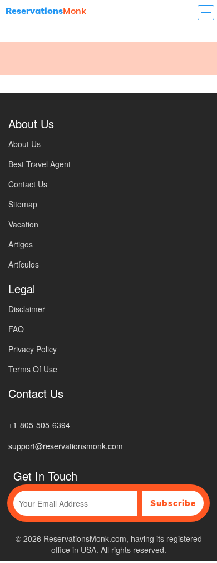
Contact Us (27, 184)
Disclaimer (26, 308)
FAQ (16, 328)
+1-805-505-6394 (39, 424)
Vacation (23, 224)
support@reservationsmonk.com (65, 446)
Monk (46, 10)
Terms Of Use (32, 369)
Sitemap (22, 204)
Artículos (23, 264)
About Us (24, 143)
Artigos (20, 244)
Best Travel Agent (39, 163)
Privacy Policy (32, 349)
